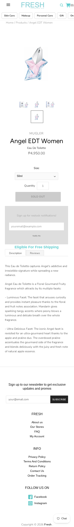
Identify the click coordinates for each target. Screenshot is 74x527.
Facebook (40, 496)
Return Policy (37, 466)
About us (37, 422)
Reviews (35, 253)
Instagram (40, 503)
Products (21, 23)
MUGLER (36, 133)
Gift (62, 15)
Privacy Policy (37, 456)
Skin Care (9, 15)
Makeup (26, 15)
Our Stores (37, 426)
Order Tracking (37, 475)
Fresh (48, 524)
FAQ (37, 431)
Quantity (29, 186)
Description (15, 253)
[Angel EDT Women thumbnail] (24, 104)
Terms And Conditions (37, 461)
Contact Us (37, 470)
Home (9, 23)
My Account (37, 436)
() (71, 5)
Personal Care (45, 15)
